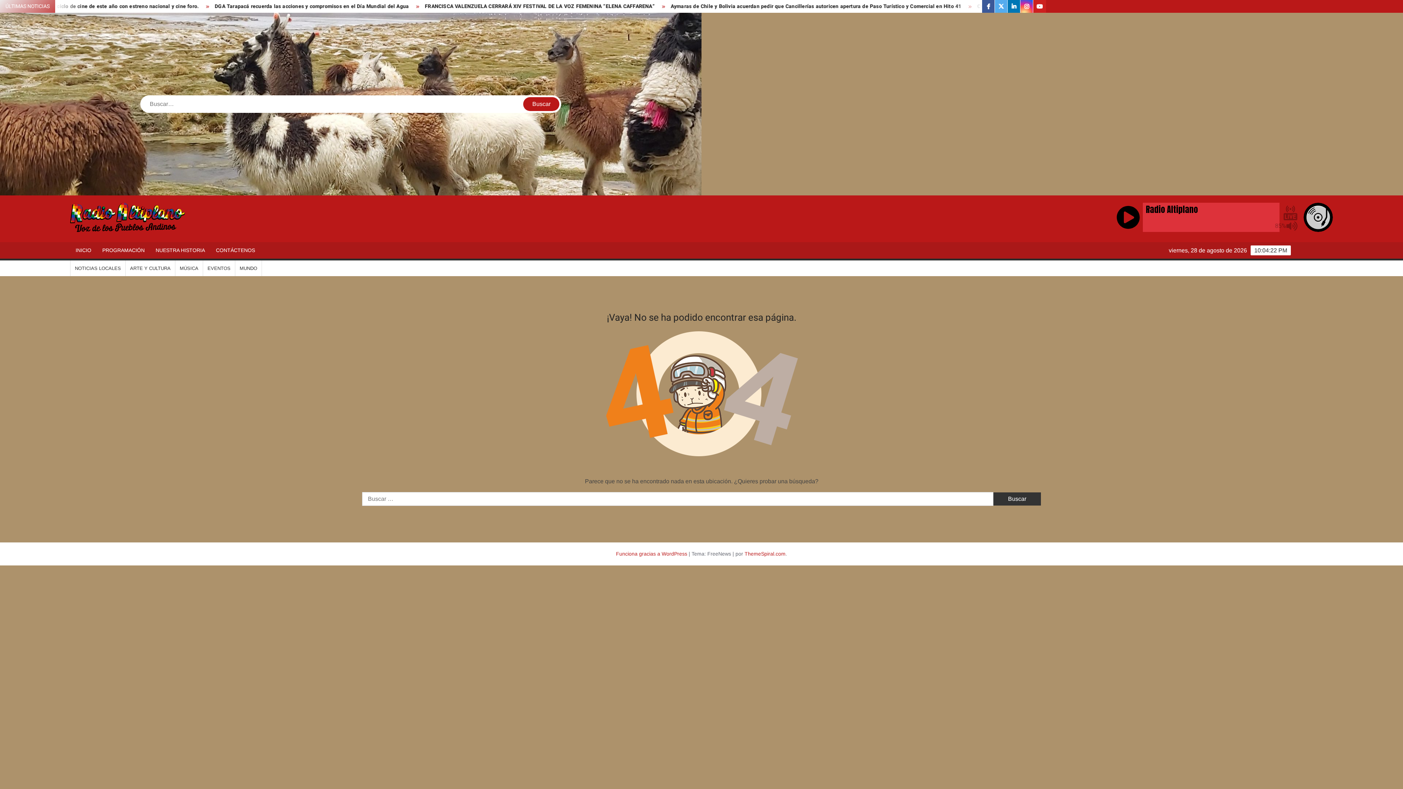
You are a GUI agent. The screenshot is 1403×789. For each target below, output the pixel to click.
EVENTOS (219, 268)
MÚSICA (189, 268)
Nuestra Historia (180, 250)
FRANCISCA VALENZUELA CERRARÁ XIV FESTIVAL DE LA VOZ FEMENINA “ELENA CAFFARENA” (387, 6)
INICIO (83, 250)
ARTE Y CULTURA (150, 268)
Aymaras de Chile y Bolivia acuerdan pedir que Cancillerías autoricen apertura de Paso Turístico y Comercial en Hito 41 (663, 6)
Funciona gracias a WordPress (651, 554)
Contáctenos (235, 250)
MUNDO (248, 268)
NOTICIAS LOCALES (98, 268)
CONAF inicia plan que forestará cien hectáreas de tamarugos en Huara (912, 6)
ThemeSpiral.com (765, 554)
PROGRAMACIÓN (123, 250)
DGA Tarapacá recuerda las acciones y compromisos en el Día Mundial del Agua (159, 6)
